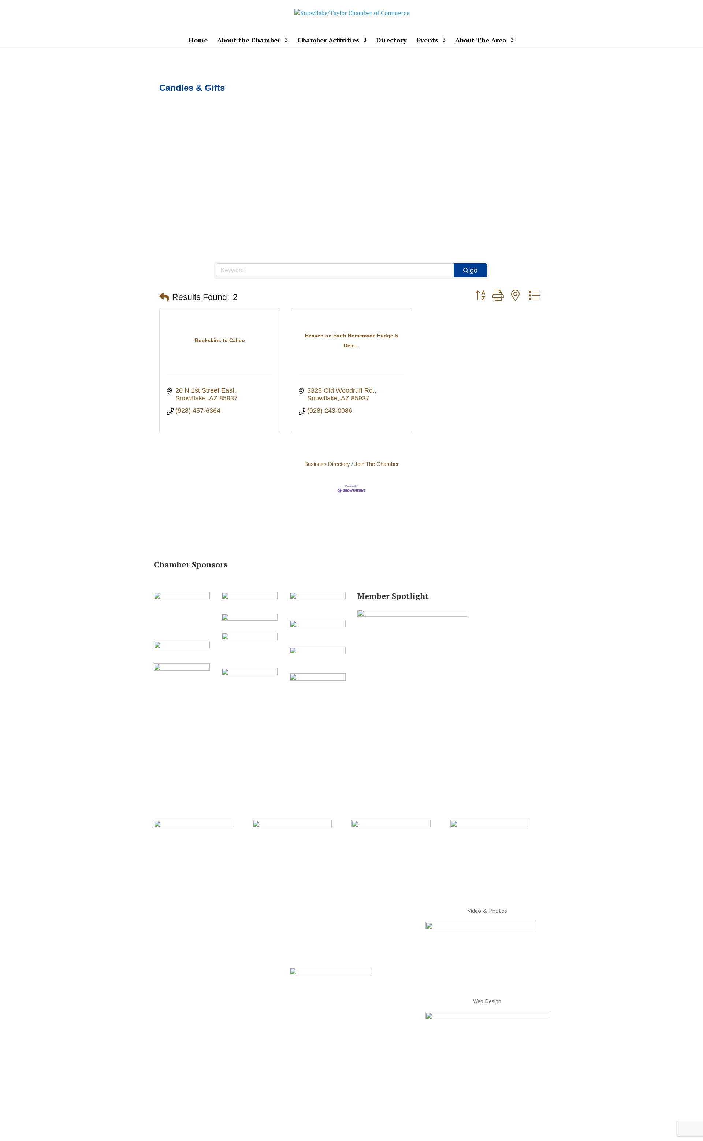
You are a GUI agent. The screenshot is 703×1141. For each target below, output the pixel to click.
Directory (391, 40)
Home (198, 40)
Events (427, 40)
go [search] (473, 270)
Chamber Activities (328, 40)
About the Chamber (248, 40)
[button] (164, 297)
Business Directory (327, 464)
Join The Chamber (376, 464)
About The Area (480, 40)
